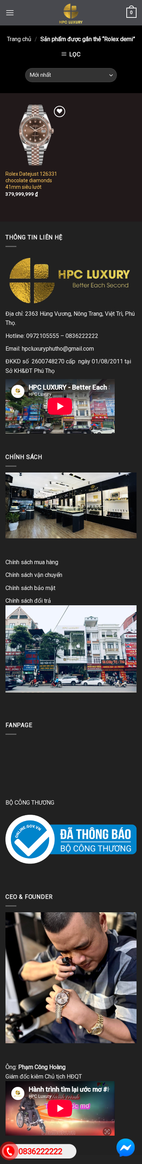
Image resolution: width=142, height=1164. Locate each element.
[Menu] (9, 12)
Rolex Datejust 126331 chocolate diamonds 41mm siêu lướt (31, 180)
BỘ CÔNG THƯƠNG (29, 802)
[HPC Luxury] (71, 12)
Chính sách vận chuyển (33, 574)
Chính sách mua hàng (31, 562)
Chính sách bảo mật (30, 588)
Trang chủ (19, 39)
